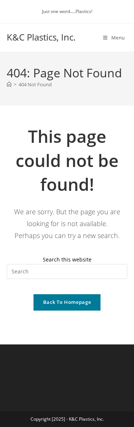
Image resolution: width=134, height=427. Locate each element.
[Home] (9, 84)
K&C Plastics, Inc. (41, 37)
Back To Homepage (67, 302)
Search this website (67, 259)
